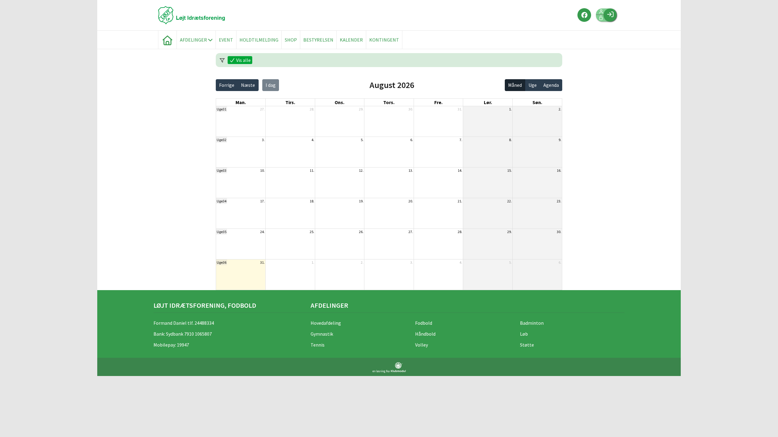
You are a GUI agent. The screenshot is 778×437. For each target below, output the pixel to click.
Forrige (226, 85)
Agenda (551, 85)
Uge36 (221, 262)
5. (362, 139)
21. (460, 201)
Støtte (527, 345)
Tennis (318, 345)
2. (560, 109)
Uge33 (221, 170)
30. (410, 109)
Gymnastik (322, 334)
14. (460, 170)
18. (312, 201)
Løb (524, 334)
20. (410, 201)
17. (262, 201)
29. (361, 109)
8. (510, 139)
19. (361, 201)
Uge (532, 85)
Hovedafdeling (326, 323)
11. (312, 170)
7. (461, 139)
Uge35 (221, 231)
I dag (271, 85)
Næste (248, 85)
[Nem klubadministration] (389, 367)
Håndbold (425, 334)
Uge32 (221, 139)
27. (262, 109)
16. (559, 170)
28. (312, 109)
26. (361, 231)
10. (262, 170)
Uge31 (221, 109)
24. (262, 231)
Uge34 (221, 201)
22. (509, 201)
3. (263, 139)
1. (510, 109)
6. (411, 139)
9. (560, 139)
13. (410, 170)
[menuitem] (167, 40)
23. (559, 201)
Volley (421, 345)
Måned (515, 85)
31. (460, 109)
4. (313, 139)
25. (312, 231)
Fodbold (423, 323)
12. (361, 170)
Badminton (532, 323)
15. (509, 170)
